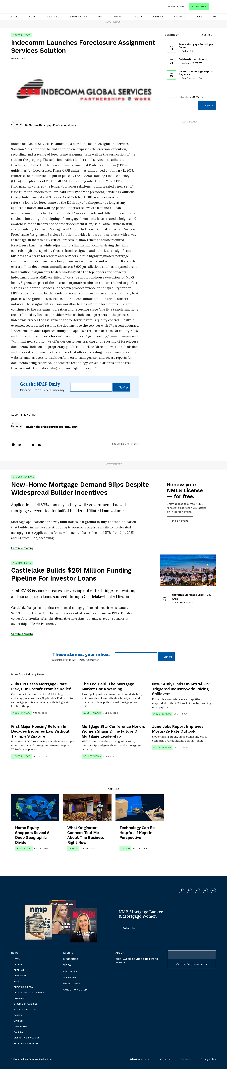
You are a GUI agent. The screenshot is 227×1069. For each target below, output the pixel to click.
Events (32, 17)
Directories (53, 17)
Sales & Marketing (25, 1009)
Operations (21, 1026)
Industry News (21, 35)
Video (199, 17)
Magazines (70, 959)
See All (207, 35)
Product (19, 970)
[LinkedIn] (20, 445)
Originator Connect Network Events (136, 961)
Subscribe (199, 6)
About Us (165, 1059)
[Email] (40, 445)
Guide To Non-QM (75, 989)
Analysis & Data (78, 17)
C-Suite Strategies (25, 1004)
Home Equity (23, 848)
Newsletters (176, 6)
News (15, 952)
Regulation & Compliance (29, 992)
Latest (13, 17)
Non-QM (118, 17)
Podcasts (179, 17)
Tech (100, 17)
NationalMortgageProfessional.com (52, 125)
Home (17, 959)
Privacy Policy (208, 1059)
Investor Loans (22, 563)
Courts (18, 1032)
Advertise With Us (139, 1059)
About (119, 952)
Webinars (158, 17)
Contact (185, 1059)
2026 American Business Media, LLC (31, 1059)
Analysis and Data (23, 477)
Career (18, 1015)
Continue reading (22, 548)
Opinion (73, 848)
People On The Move (26, 1043)
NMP (215, 17)
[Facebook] (13, 445)
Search (213, 7)
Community (20, 998)
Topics (137, 17)
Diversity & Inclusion (27, 1038)
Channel (19, 976)
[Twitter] (33, 445)
